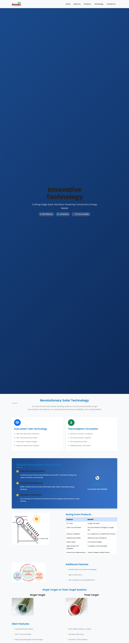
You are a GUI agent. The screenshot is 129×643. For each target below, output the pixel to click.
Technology (98, 4)
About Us (77, 4)
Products (87, 4)
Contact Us (111, 4)
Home (68, 4)
